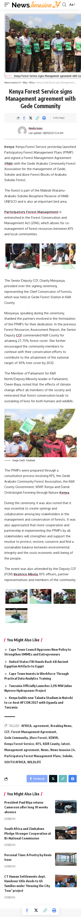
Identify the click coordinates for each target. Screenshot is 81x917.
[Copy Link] (37, 117)
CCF (19, 335)
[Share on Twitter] (31, 117)
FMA (8, 163)
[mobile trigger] (8, 4)
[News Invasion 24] (37, 4)
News (45, 750)
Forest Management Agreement (33, 732)
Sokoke (67, 756)
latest (65, 744)
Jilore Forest (38, 738)
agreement (41, 726)
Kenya (64, 492)
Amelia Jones (36, 128)
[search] (64, 4)
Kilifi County (51, 744)
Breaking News (61, 726)
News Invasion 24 (62, 750)
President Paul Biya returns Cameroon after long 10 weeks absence (26, 807)
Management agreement (21, 750)
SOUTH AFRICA (14, 762)
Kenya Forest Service (19, 744)
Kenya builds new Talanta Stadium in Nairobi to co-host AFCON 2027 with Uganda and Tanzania (38, 702)
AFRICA (26, 726)
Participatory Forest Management (31, 212)
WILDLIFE (34, 762)
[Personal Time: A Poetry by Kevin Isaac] (66, 859)
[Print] (44, 117)
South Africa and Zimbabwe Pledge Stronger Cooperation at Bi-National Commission (27, 833)
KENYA (53, 738)
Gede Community (16, 738)
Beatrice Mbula (26, 574)
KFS (38, 744)
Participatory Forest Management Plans (32, 756)
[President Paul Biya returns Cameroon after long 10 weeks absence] (66, 806)
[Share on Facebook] (24, 117)
